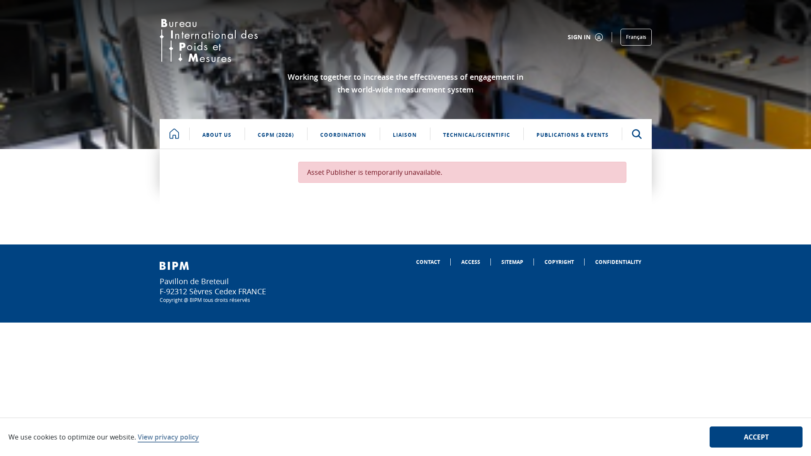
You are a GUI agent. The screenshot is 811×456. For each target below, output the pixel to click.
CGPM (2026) (276, 134)
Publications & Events (572, 134)
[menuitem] (428, 262)
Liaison (405, 134)
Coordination (343, 134)
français (636, 37)
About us (216, 134)
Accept (756, 437)
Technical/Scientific (476, 134)
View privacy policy (168, 437)
